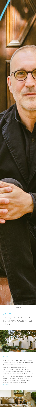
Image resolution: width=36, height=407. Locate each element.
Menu (19, 307)
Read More (6, 385)
